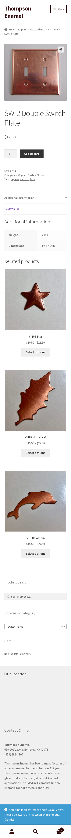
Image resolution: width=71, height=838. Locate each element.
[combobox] (35, 626)
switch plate (27, 179)
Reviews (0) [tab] (11, 209)
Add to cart (31, 153)
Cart (54, 828)
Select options (35, 352)
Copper (22, 29)
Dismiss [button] (9, 819)
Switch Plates (37, 29)
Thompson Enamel (17, 12)
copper (15, 179)
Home (12, 29)
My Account (12, 831)
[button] (61, 50)
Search (35, 831)
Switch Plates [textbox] (34, 626)
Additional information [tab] (19, 198)
